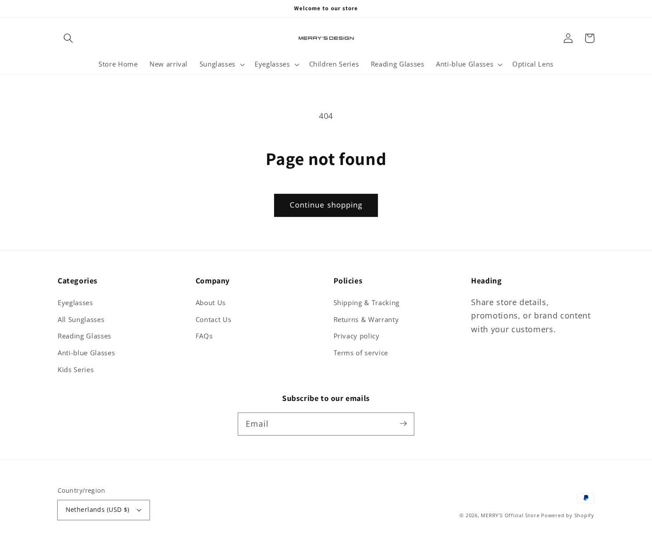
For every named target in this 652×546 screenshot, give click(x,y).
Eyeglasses (75, 302)
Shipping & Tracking (367, 302)
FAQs (204, 336)
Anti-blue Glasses (86, 352)
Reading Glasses (84, 336)
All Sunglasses (81, 319)
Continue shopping (326, 205)
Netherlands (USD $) (98, 509)
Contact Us (214, 319)
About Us (211, 302)
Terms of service (361, 352)
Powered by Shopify (567, 515)
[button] (68, 38)
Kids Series (76, 369)
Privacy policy (357, 336)
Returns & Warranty (366, 319)
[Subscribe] (403, 423)
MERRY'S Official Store (510, 515)
